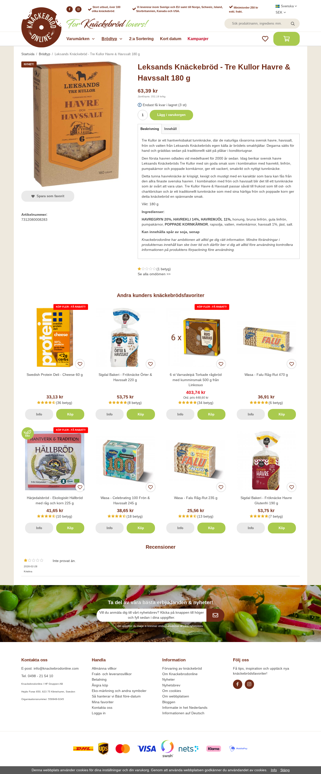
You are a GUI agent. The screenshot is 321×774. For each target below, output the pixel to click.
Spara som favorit (49, 196)
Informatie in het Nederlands (184, 708)
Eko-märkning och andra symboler (119, 691)
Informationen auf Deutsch (183, 713)
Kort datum (170, 39)
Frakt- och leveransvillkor (112, 674)
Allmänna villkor (104, 668)
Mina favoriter (103, 702)
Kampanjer (198, 39)
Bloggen (168, 702)
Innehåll (170, 129)
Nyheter (168, 679)
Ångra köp (100, 685)
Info (39, 414)
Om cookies (171, 691)
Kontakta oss (102, 708)
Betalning (99, 679)
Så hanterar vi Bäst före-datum (116, 696)
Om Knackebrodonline (180, 674)
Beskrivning (149, 129)
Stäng (285, 770)
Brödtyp (109, 39)
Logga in (99, 713)
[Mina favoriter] (265, 39)
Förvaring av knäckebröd (182, 668)
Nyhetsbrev (171, 685)
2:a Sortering (141, 39)
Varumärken (78, 39)
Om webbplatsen (175, 696)
